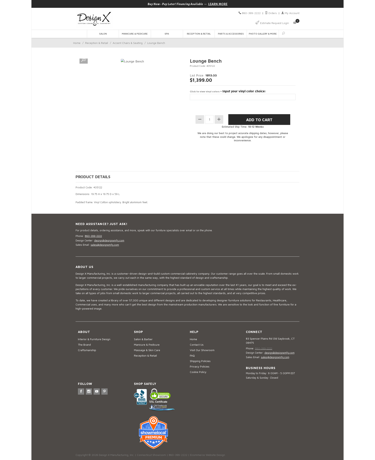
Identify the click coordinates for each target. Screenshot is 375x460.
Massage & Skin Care (147, 350)
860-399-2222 (251, 13)
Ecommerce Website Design (207, 454)
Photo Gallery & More (263, 33)
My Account (291, 13)
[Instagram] (89, 391)
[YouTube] (97, 391)
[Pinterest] (104, 391)
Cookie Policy (198, 372)
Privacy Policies (199, 366)
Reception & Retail (199, 33)
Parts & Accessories (231, 33)
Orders (272, 13)
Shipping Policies (200, 361)
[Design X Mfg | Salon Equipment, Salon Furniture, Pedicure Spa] (130, 19)
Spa (167, 33)
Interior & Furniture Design (94, 339)
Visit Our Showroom (202, 350)
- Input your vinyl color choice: (228, 91)
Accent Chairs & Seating (128, 42)
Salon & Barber (143, 339)
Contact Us (197, 344)
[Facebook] (81, 391)
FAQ (192, 355)
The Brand (84, 344)
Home (76, 42)
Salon (103, 33)
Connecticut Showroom (151, 454)
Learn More (218, 4)
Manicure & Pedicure (135, 33)
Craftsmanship (87, 350)
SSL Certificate (158, 401)
